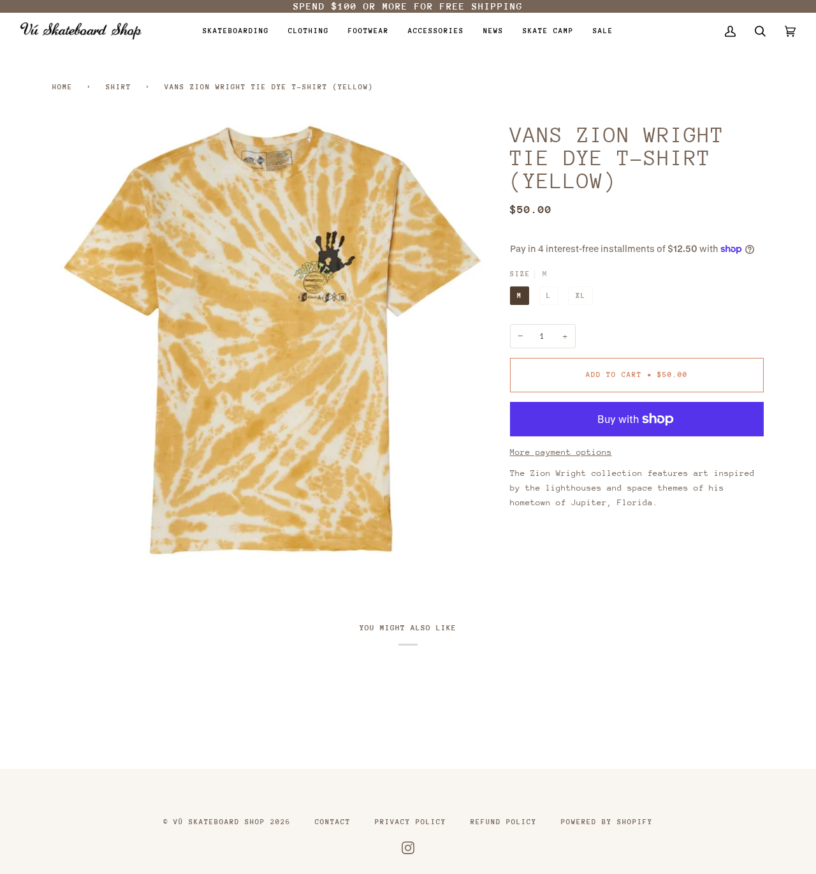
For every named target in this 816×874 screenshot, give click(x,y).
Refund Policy (503, 822)
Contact (333, 822)
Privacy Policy (410, 822)
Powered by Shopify (607, 822)
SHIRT (118, 87)
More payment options (561, 452)
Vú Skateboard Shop (219, 822)
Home (62, 87)
